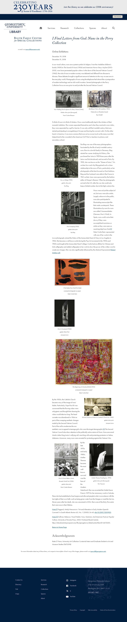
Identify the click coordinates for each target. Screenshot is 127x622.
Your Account (117, 16)
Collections (79, 28)
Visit (16, 589)
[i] (111, 229)
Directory (18, 584)
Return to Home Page (59, 527)
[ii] (104, 429)
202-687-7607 (93, 592)
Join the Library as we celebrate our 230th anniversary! (88, 6)
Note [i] (55, 509)
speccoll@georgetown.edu (33, 49)
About (104, 28)
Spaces (92, 28)
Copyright (82, 610)
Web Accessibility (92, 610)
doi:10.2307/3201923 (103, 512)
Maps (17, 594)
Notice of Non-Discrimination (107, 610)
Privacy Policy (73, 610)
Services (51, 28)
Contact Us (18, 580)
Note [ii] (55, 517)
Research (65, 28)
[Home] (15, 28)
